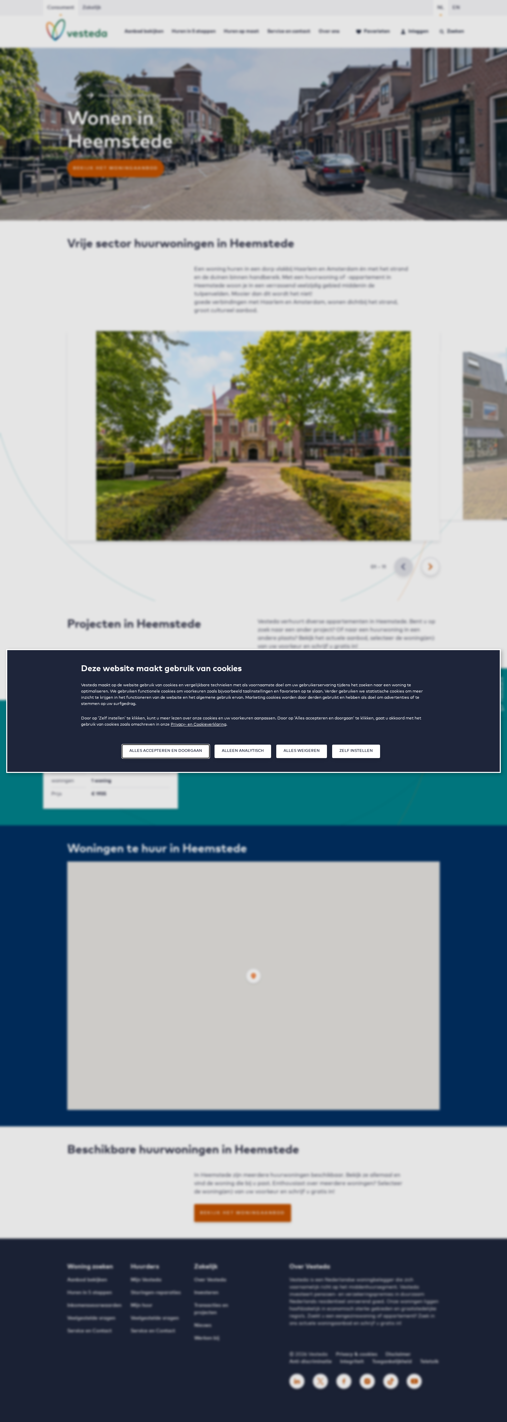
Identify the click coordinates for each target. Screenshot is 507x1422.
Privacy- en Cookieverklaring (198, 725)
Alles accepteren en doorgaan (165, 751)
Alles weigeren (302, 751)
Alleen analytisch (243, 751)
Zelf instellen (356, 751)
